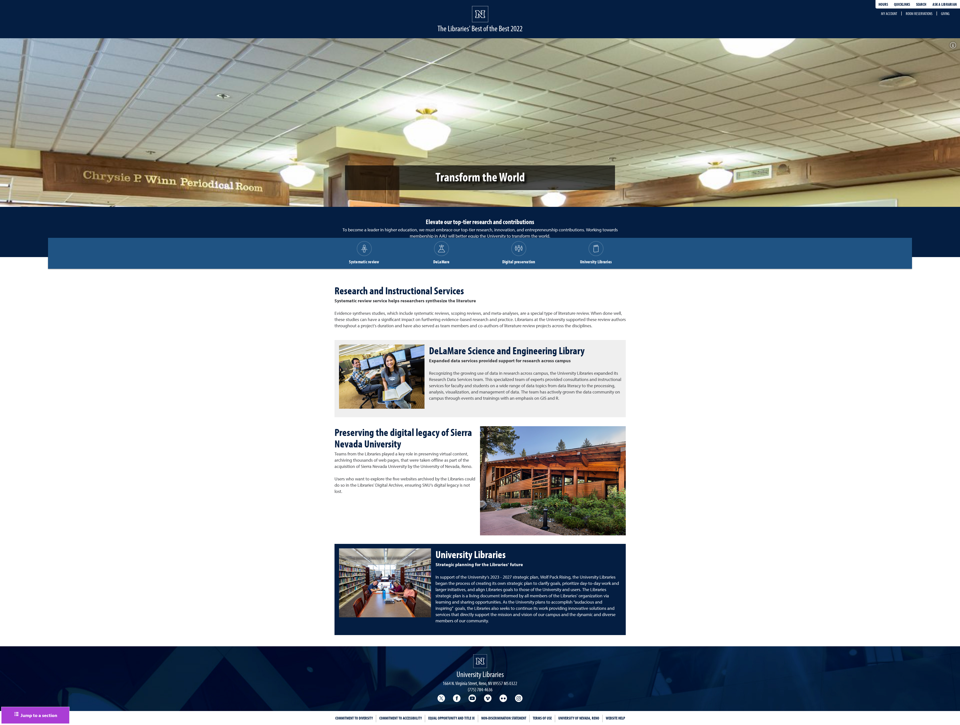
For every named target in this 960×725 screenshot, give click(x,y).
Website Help (615, 718)
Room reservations (919, 13)
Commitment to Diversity (354, 718)
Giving (945, 13)
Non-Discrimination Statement (503, 718)
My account (889, 13)
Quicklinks (902, 4)
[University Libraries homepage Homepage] (480, 661)
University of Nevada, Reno (578, 718)
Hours (883, 4)
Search (921, 4)
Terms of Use (542, 718)
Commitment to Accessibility (400, 718)
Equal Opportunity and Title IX (451, 718)
